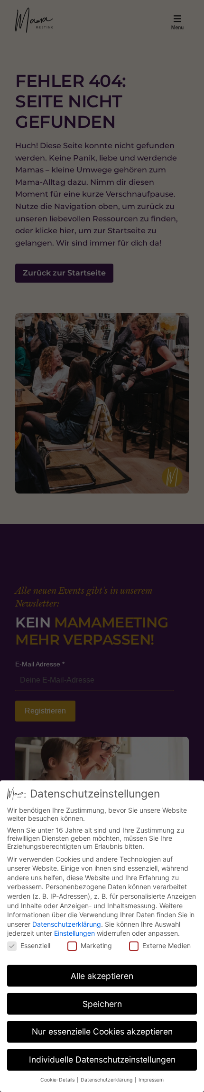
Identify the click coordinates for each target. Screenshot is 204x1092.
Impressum (151, 1080)
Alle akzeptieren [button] (102, 976)
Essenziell (35, 945)
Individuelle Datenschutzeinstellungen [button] (102, 1059)
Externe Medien (166, 945)
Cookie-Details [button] (58, 1080)
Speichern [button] (102, 1004)
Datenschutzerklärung (66, 924)
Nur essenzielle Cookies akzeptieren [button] (102, 1031)
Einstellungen (74, 933)
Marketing (96, 945)
